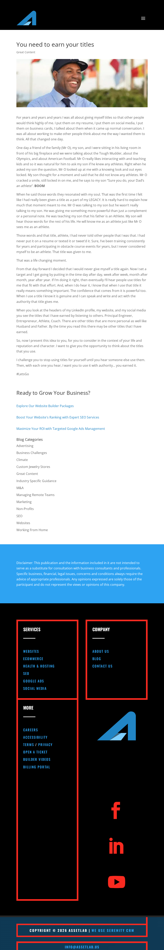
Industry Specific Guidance (36, 481)
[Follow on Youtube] (116, 882)
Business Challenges (31, 453)
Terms (28, 744)
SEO (19, 516)
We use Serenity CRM (113, 930)
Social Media (35, 688)
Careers (30, 729)
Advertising (24, 446)
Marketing (24, 502)
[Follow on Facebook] (116, 810)
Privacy (45, 744)
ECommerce (33, 658)
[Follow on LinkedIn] (116, 846)
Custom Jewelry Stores (33, 467)
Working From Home (32, 530)
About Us (100, 651)
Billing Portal (36, 766)
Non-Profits (25, 509)
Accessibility (35, 737)
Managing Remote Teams (35, 495)
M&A (20, 488)
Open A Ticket (35, 751)
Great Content (25, 52)
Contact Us (102, 666)
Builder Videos (37, 759)
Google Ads (33, 680)
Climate (22, 460)
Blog (96, 658)
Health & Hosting (39, 666)
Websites (23, 523)
